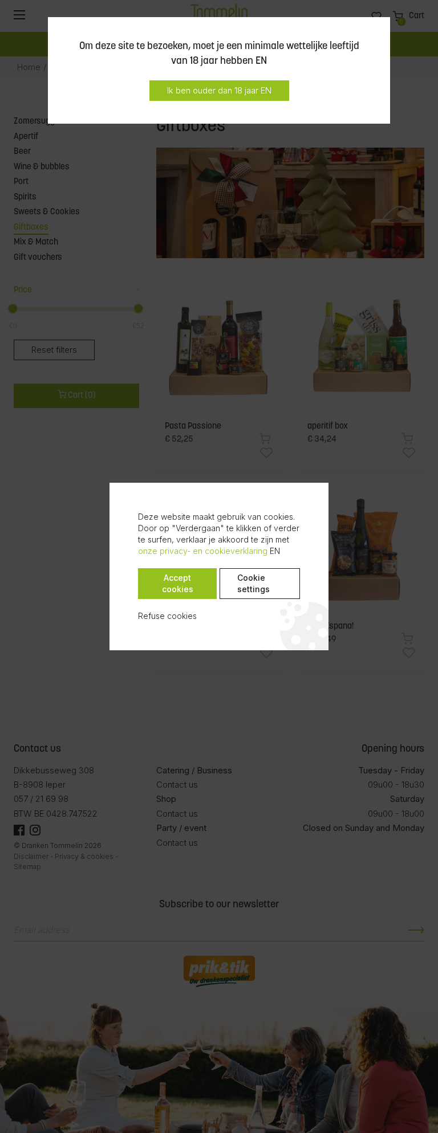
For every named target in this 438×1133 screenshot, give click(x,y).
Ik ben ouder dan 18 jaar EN (219, 90)
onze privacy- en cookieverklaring (202, 551)
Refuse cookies (167, 616)
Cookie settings (253, 583)
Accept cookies (177, 583)
